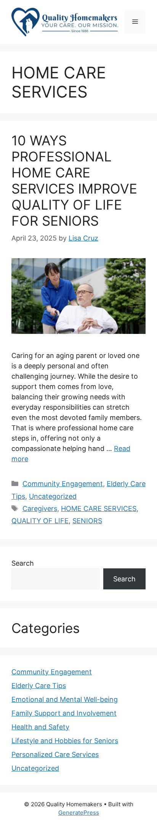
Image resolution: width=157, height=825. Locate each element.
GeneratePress (78, 812)
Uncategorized (53, 496)
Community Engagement (62, 484)
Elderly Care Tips (38, 686)
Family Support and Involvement (64, 713)
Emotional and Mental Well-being (64, 699)
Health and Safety (40, 727)
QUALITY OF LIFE (40, 521)
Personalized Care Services (55, 754)
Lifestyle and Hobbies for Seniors (64, 741)
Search (22, 563)
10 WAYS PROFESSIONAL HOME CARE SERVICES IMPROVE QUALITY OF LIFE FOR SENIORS (74, 180)
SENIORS (87, 521)
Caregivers (39, 508)
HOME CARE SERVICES (98, 508)
